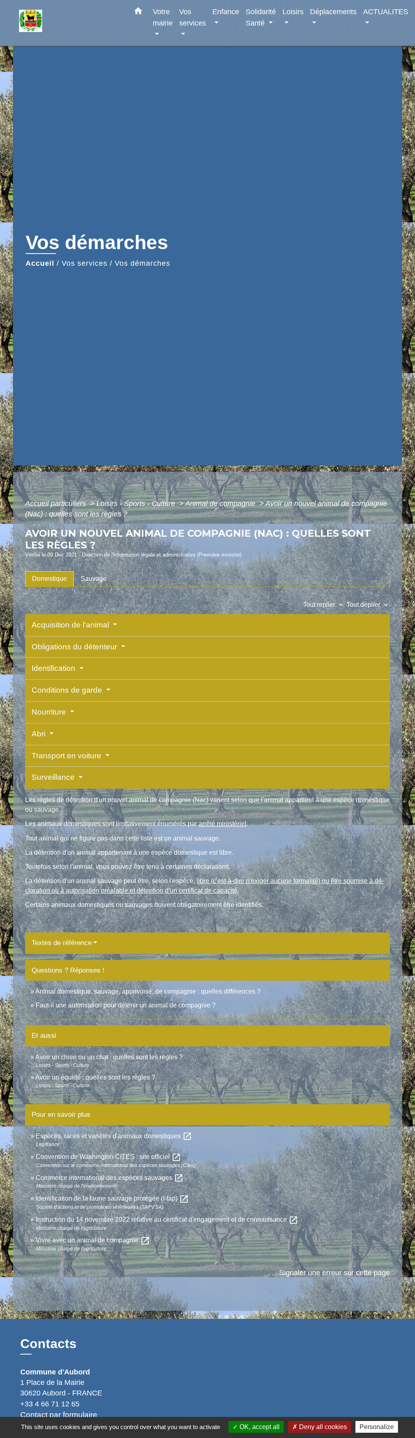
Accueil (40, 263)
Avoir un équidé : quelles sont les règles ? (95, 1077)
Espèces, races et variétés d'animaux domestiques (114, 1136)
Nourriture (50, 712)
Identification (54, 668)
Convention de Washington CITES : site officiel (108, 1156)
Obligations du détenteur (75, 646)
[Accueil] (69, 23)
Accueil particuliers (56, 503)
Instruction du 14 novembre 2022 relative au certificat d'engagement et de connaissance (167, 1219)
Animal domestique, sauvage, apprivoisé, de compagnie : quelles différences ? (148, 991)
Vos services (84, 263)
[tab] (49, 579)
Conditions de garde (68, 690)
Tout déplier (368, 604)
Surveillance (54, 777)
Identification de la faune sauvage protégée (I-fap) (112, 1198)
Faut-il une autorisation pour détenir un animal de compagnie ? (126, 1005)
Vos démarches (142, 263)
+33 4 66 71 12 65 (49, 1404)
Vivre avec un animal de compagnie (93, 1240)
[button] (138, 12)
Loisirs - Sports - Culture (136, 503)
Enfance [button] (225, 11)
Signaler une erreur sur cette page (334, 1273)
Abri (39, 734)
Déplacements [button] (333, 11)
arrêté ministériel (222, 823)
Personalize (376, 1426)
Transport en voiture (67, 755)
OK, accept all (259, 1426)
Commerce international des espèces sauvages (110, 1177)
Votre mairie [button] (163, 17)
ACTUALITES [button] (385, 11)
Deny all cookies (322, 1426)
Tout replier (324, 604)
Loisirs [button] (293, 11)
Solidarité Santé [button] (261, 17)
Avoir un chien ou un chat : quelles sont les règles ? (109, 1057)
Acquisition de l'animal (71, 625)
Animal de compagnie (221, 503)
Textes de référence (62, 943)
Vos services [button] (192, 17)
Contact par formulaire (58, 1414)
